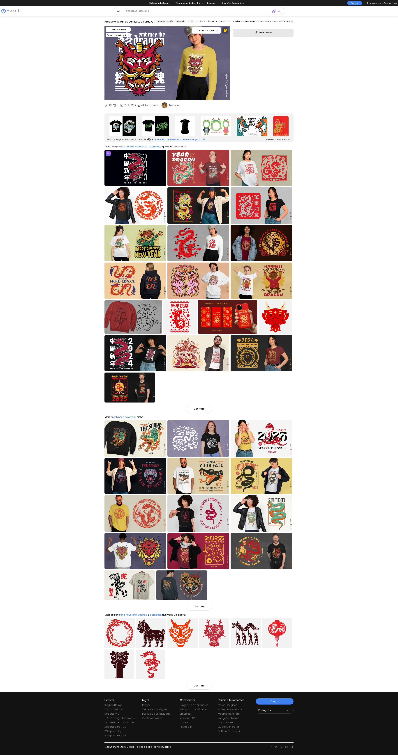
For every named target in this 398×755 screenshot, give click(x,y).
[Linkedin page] (292, 747)
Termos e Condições (154, 709)
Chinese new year (125, 417)
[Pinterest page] (281, 747)
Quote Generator (228, 727)
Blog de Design (113, 705)
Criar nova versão (208, 30)
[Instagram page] (271, 747)
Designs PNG (112, 714)
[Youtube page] (286, 747)
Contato (185, 722)
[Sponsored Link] (123, 126)
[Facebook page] (276, 747)
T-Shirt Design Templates (119, 718)
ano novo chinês (165, 21)
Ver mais (199, 409)
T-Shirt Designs (113, 709)
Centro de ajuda (152, 718)
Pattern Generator (229, 731)
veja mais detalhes (276, 139)
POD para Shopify (115, 735)
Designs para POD (115, 727)
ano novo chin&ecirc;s (133, 146)
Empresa (185, 714)
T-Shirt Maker (226, 722)
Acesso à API (187, 718)
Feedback (186, 727)
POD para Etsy (113, 731)
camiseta (180, 21)
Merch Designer (227, 705)
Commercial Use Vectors (119, 722)
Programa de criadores (194, 705)
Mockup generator (229, 714)
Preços (146, 705)
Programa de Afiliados (193, 709)
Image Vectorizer (228, 718)
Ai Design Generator (230, 709)
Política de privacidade (156, 714)
